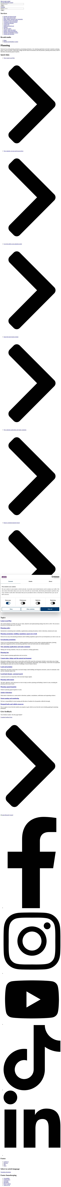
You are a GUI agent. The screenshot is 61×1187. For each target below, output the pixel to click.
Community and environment (10, 22)
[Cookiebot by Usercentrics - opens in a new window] (52, 577)
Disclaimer (6, 1182)
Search (2, 4)
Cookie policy (7, 1179)
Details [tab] (30, 581)
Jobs (5, 1164)
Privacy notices (7, 1183)
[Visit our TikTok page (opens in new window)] (32, 1058)
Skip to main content (5, 1)
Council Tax (6, 24)
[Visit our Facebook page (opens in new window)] (32, 862)
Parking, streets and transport (10, 31)
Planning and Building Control (11, 32)
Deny (11, 609)
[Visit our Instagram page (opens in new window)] (32, 941)
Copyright (6, 1181)
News (5, 1165)
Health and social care (9, 26)
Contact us (6, 1161)
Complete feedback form (6, 717)
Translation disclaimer (6, 1172)
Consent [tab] (10, 581)
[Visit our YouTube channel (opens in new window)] (32, 999)
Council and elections (9, 23)
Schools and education (9, 34)
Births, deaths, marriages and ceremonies (13, 19)
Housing (6, 27)
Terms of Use (7, 1185)
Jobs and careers (7, 28)
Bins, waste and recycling (10, 18)
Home (5, 40)
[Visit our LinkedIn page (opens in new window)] (32, 1123)
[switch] (23, 603)
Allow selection (31, 609)
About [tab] (50, 581)
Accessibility (7, 1178)
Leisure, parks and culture (10, 30)
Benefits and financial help (10, 16)
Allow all (50, 609)
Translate (3, 7)
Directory (6, 1163)
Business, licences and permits (11, 20)
